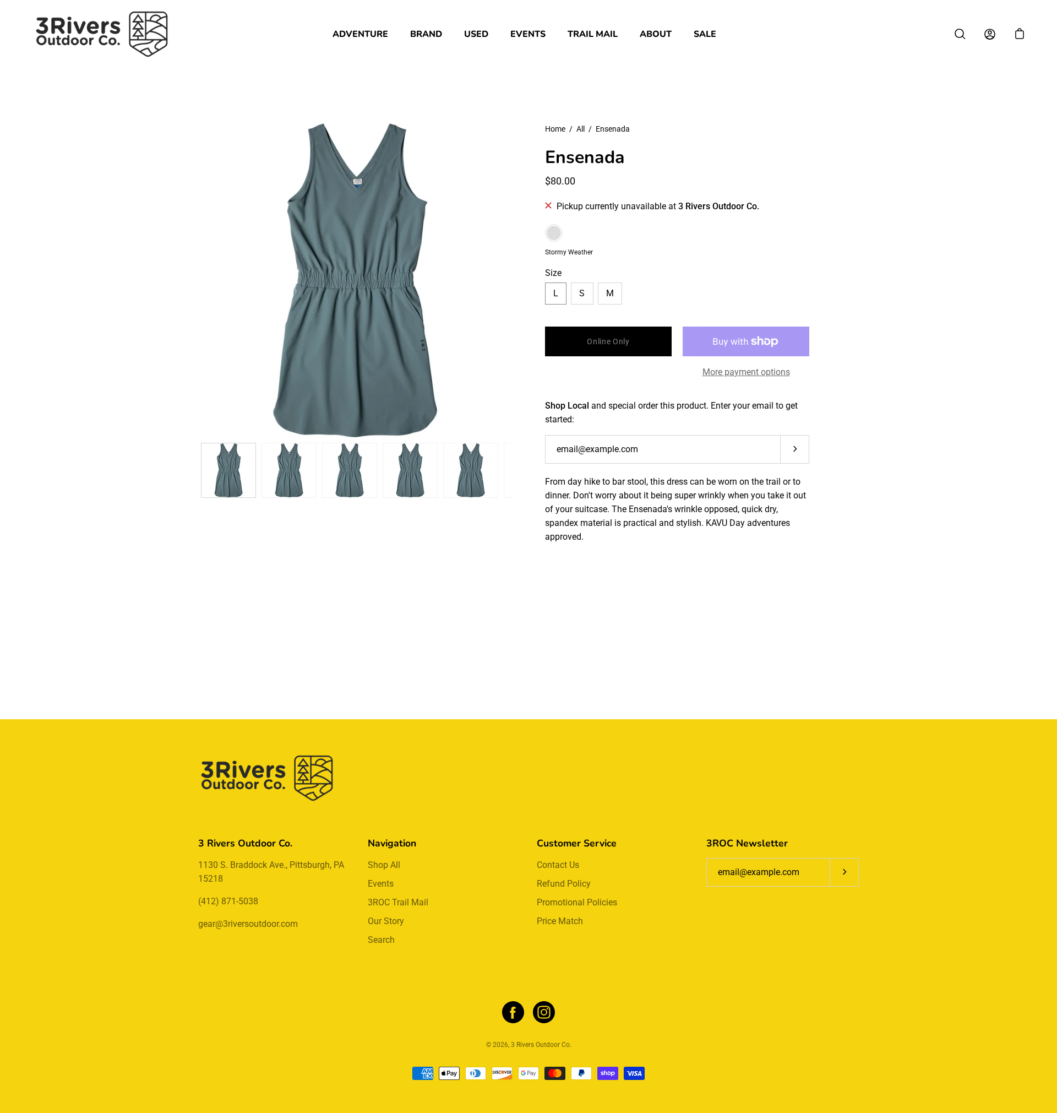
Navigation (392, 843)
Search (381, 940)
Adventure (360, 34)
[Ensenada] (228, 470)
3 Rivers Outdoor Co (540, 1045)
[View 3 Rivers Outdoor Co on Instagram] (544, 1012)
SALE (705, 34)
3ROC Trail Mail (398, 902)
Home (555, 128)
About (656, 34)
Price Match (560, 921)
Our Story (386, 921)
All (580, 128)
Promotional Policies (577, 902)
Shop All (384, 865)
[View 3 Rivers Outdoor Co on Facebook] (513, 1012)
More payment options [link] (746, 372)
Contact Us (558, 865)
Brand (426, 34)
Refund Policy (564, 883)
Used (476, 34)
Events (528, 34)
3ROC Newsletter (747, 843)
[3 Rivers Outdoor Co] (102, 34)
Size (553, 273)
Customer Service (577, 843)
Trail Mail (593, 34)
